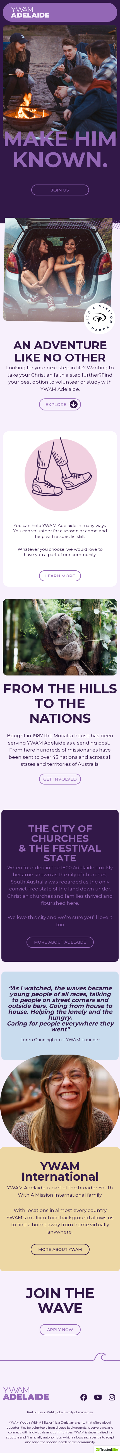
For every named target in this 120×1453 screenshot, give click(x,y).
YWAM (49, 1412)
